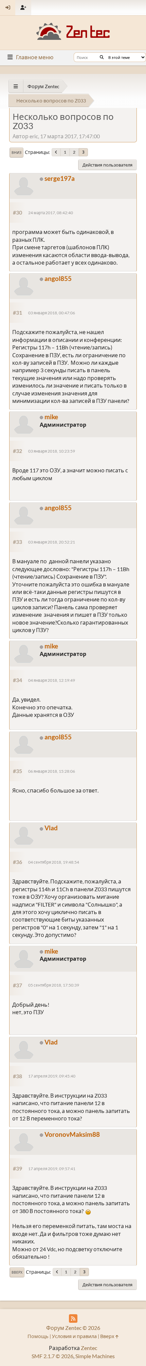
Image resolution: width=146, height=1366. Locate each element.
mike (51, 417)
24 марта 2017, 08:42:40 (50, 212)
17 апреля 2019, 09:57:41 (51, 1168)
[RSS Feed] (73, 1318)
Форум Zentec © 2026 (73, 1327)
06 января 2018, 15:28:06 (51, 771)
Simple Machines (95, 1356)
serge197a (59, 178)
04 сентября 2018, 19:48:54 (53, 862)
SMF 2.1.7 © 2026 (52, 1356)
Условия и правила (74, 1336)
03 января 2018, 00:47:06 (51, 313)
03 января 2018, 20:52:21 (51, 542)
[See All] (16, 86)
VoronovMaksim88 (72, 1134)
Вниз (16, 153)
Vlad (51, 828)
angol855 (58, 278)
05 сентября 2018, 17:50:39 (53, 985)
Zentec (89, 1348)
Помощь (38, 1336)
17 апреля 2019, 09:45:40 (51, 1076)
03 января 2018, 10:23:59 (51, 451)
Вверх (17, 1272)
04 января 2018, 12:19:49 (51, 680)
